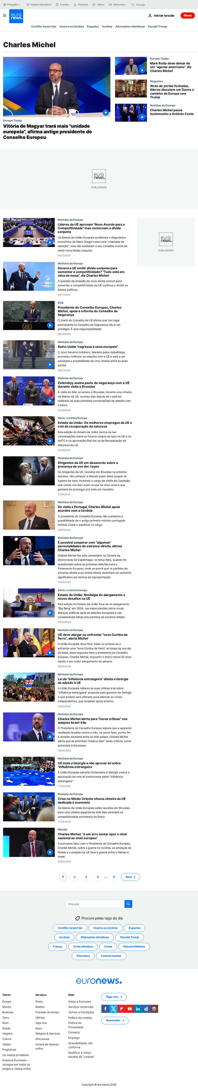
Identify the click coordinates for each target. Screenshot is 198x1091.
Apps (38, 1028)
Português (12, 4)
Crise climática (83, 946)
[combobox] (152, 5)
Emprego (74, 1037)
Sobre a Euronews (79, 1001)
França (57, 946)
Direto (188, 15)
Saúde (6, 1028)
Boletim (40, 1007)
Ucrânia (107, 26)
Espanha (93, 26)
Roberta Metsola (134, 946)
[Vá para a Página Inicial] (16, 16)
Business (7, 1012)
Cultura (6, 1039)
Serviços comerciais (80, 1007)
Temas (6, 994)
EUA (61, 302)
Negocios (156, 81)
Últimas (40, 1017)
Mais (71, 994)
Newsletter (113, 1020)
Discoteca (83, 956)
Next (129, 876)
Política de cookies (80, 1017)
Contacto (74, 1032)
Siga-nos (41, 1023)
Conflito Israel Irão (43, 26)
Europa (6, 1001)
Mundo (62, 829)
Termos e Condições (81, 1012)
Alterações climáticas (130, 26)
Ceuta (108, 946)
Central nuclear (111, 956)
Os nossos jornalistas (15, 1055)
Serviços (41, 994)
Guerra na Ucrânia (72, 26)
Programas (9, 1049)
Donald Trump (157, 26)
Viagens (7, 1033)
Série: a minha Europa (72, 417)
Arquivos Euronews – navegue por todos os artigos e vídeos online (16, 1064)
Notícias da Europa (162, 105)
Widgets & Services (47, 1033)
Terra (5, 1017)
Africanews (42, 1039)
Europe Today (12, 120)
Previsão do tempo (47, 1012)
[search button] (133, 5)
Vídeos (6, 1044)
